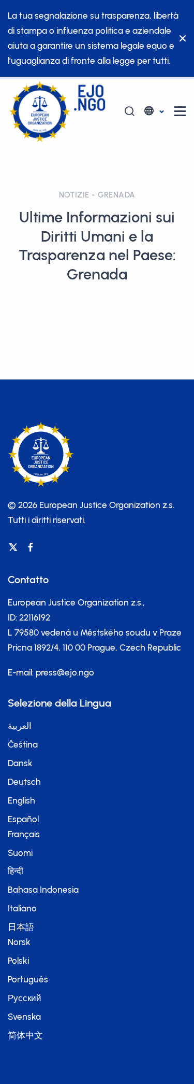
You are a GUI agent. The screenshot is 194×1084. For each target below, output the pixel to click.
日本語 (21, 927)
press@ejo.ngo (65, 672)
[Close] (180, 38)
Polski (18, 960)
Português (28, 979)
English (21, 800)
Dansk (20, 763)
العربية (20, 726)
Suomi (20, 853)
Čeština (23, 744)
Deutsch (24, 782)
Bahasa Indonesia (43, 889)
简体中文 (25, 1035)
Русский (24, 998)
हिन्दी (15, 871)
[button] (153, 111)
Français (24, 834)
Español (23, 819)
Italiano (22, 908)
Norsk (19, 942)
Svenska (24, 1016)
